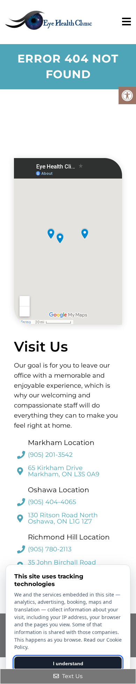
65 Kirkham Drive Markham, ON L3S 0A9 (63, 471)
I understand (68, 663)
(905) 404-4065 (52, 502)
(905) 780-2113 (49, 549)
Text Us (72, 676)
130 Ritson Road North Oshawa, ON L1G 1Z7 (63, 518)
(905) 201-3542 (50, 455)
